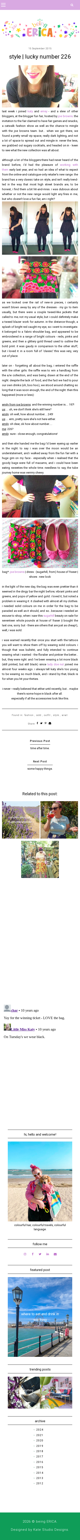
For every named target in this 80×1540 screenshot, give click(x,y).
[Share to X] (41, 723)
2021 (39, 1435)
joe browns (65, 116)
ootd (38, 715)
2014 (39, 1472)
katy (31, 111)
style (56, 715)
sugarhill (49, 615)
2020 (39, 1440)
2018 (39, 1451)
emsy (44, 111)
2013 (39, 1478)
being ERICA (46, 1521)
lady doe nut (55, 664)
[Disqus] (40, 944)
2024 (39, 1429)
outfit (47, 715)
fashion (29, 715)
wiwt (65, 715)
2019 (39, 1446)
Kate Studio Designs (50, 1530)
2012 (39, 1483)
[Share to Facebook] (37, 723)
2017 (39, 1456)
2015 (39, 1467)
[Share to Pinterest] (46, 723)
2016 (39, 1462)
